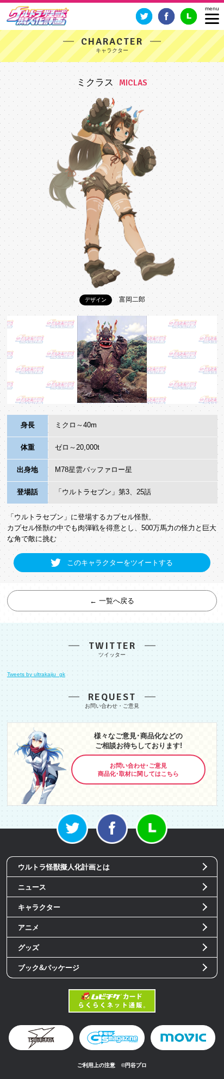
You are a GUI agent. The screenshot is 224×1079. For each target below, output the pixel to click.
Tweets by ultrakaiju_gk (36, 674)
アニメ (28, 927)
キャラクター (39, 907)
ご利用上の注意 (96, 1065)
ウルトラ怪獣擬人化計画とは (64, 866)
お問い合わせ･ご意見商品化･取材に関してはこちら (138, 769)
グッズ (28, 947)
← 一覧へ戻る (112, 600)
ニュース (32, 887)
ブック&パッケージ (48, 967)
